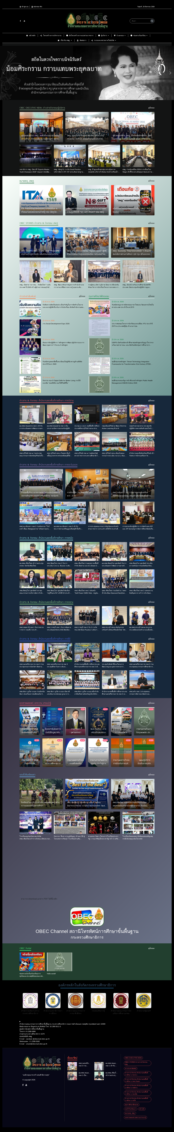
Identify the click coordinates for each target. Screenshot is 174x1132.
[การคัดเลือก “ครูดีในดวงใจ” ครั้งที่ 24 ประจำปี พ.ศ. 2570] (87, 484)
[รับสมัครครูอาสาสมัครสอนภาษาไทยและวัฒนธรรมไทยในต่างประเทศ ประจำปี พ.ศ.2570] (99, 308)
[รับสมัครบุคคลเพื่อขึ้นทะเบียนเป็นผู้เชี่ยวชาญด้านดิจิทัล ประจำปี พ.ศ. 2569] (30, 365)
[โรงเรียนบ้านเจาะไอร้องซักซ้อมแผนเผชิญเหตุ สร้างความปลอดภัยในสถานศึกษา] (41, 794)
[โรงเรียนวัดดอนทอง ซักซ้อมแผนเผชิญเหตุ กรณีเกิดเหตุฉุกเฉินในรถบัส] (138, 823)
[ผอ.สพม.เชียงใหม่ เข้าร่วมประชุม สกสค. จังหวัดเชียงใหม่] (32, 551)
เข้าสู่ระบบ (24, 7)
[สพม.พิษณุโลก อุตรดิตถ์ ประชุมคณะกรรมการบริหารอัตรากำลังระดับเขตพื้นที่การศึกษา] (32, 578)
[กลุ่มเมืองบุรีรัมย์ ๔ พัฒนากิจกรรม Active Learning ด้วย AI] (114, 414)
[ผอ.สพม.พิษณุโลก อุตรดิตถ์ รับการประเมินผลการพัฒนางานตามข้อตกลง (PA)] (114, 551)
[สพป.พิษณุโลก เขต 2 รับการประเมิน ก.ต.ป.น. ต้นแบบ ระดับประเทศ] (59, 551)
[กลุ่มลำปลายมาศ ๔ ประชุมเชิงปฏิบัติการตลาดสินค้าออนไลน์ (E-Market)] (141, 414)
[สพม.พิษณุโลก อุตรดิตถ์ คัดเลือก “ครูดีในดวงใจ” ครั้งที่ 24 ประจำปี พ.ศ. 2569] (59, 578)
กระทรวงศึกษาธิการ (87, 937)
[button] (4, 73)
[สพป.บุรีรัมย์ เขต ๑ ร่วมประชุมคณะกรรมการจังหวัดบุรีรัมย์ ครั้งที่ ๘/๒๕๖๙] (32, 441)
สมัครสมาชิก (37, 7)
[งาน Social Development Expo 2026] (30, 327)
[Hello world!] (59, 961)
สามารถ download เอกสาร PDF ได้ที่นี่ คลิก (39, 899)
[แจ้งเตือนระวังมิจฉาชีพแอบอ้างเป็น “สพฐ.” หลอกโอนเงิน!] (132, 200)
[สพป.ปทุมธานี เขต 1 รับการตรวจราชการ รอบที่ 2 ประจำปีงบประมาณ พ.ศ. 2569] (32, 615)
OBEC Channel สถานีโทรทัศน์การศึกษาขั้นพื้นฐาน (87, 931)
